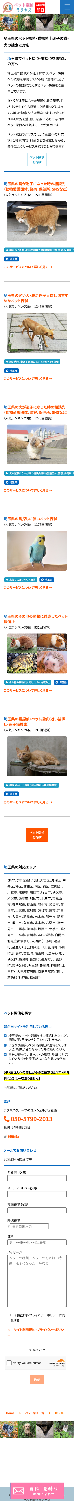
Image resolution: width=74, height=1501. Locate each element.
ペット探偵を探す (37, 159)
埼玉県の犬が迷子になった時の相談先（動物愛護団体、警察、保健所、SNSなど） (36, 409)
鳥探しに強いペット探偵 (22, 579)
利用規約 (14, 1136)
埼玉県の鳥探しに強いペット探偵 (30, 518)
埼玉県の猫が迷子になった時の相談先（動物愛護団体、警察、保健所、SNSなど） (36, 186)
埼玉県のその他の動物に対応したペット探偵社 (36, 619)
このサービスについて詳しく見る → (28, 267)
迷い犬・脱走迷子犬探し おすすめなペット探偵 (34, 361)
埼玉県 (13, 259)
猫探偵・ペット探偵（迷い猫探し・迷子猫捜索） (33, 785)
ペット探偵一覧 (34, 1413)
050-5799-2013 (31, 1119)
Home (10, 1413)
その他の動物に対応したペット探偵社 (29, 682)
